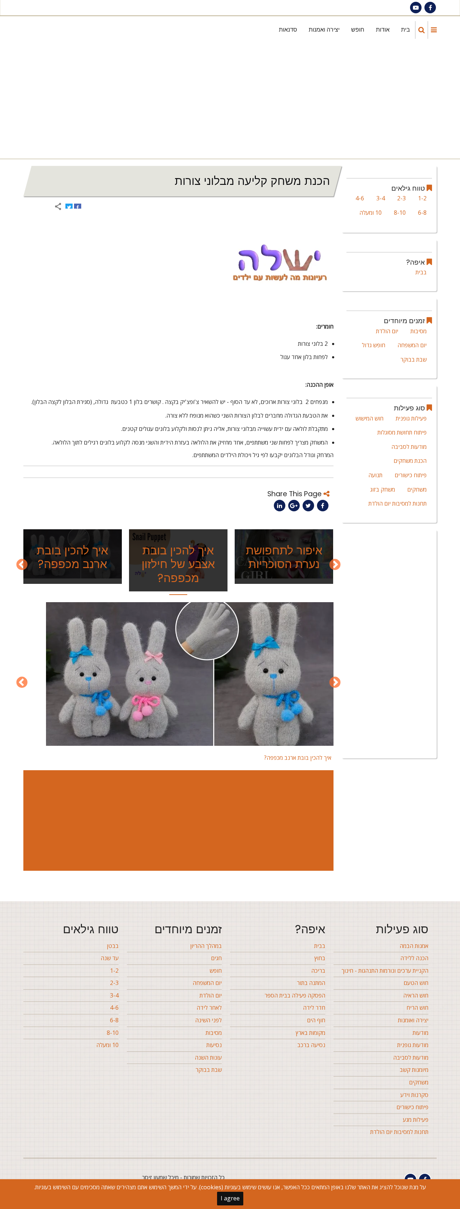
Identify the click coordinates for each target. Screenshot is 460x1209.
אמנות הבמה (414, 946)
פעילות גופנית (411, 418)
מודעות (420, 1033)
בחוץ (319, 958)
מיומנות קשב (414, 1070)
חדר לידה (314, 1008)
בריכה (318, 971)
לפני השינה (208, 1020)
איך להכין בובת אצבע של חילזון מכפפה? (178, 564)
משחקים (417, 489)
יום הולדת (387, 331)
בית (405, 29)
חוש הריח (417, 1008)
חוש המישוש (369, 418)
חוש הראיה (415, 995)
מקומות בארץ (310, 1033)
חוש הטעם (416, 983)
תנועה (375, 475)
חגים (216, 958)
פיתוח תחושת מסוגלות (402, 432)
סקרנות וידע (414, 1095)
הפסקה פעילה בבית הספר (294, 995)
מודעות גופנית (412, 1045)
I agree (230, 1198)
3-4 (380, 198)
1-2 (422, 198)
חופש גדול (373, 345)
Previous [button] (334, 565)
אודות (383, 29)
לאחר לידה (209, 1008)
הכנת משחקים (410, 461)
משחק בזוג (382, 489)
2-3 (401, 198)
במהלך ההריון (206, 946)
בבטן (113, 946)
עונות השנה (208, 1057)
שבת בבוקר (413, 359)
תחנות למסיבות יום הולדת (397, 503)
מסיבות (418, 331)
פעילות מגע (415, 1120)
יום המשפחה (412, 345)
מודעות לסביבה (409, 447)
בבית (421, 272)
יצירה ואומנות (413, 1020)
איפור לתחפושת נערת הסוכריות (284, 557)
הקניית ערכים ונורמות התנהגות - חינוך (384, 971)
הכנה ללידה (414, 958)
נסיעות (214, 1045)
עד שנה (110, 958)
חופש (357, 29)
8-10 (400, 213)
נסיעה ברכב (311, 1045)
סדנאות (288, 29)
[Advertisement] (228, 101)
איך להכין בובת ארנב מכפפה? (72, 557)
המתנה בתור (311, 983)
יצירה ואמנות (324, 29)
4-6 (359, 198)
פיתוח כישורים (411, 475)
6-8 (422, 213)
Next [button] (21, 565)
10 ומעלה (370, 213)
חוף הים (316, 1020)
